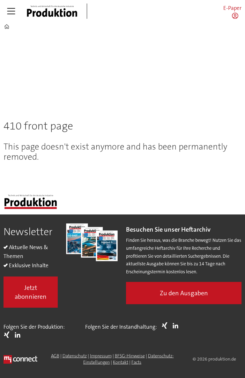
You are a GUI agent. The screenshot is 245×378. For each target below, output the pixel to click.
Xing (8, 335)
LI (19, 335)
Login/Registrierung (236, 15)
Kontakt (120, 362)
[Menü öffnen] (11, 11)
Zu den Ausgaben (184, 293)
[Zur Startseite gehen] (52, 11)
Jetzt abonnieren (31, 292)
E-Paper (232, 7)
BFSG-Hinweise (130, 356)
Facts (136, 362)
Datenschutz (75, 356)
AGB (55, 356)
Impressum (101, 356)
